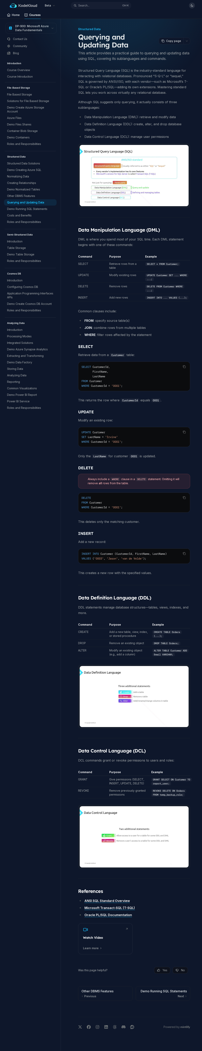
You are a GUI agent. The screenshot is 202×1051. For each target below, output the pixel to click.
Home (16, 15)
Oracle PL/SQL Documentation (108, 915)
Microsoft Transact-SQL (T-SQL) (109, 908)
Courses (35, 15)
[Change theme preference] (192, 5)
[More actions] (186, 41)
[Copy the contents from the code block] (184, 366)
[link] (105, 938)
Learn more (91, 948)
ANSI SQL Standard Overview (107, 901)
